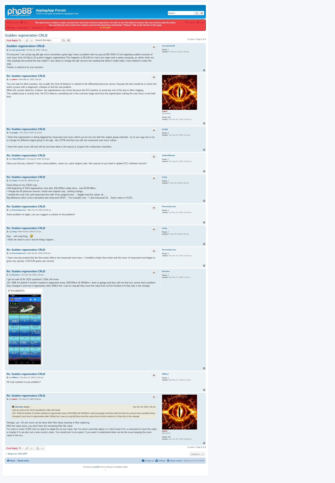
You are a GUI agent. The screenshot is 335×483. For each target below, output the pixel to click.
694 (169, 117)
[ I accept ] (105, 27)
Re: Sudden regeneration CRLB (26, 75)
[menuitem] (174, 461)
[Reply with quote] (154, 47)
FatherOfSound (168, 155)
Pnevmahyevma (169, 206)
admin (164, 111)
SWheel (165, 374)
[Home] (21, 11)
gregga (165, 129)
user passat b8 (168, 46)
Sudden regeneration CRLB (26, 35)
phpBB (96, 467)
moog (164, 177)
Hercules (166, 271)
